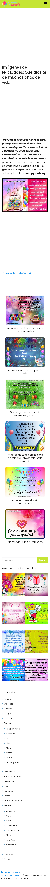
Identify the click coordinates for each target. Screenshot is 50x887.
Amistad (8, 699)
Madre (9, 748)
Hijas (8, 738)
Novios (7, 858)
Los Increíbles (12, 830)
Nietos (9, 752)
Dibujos (7, 713)
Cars (8, 816)
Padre (9, 757)
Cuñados (10, 733)
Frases (7, 795)
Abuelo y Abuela (14, 728)
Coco (8, 820)
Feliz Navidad (10, 781)
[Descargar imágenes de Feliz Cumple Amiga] (13, 613)
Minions (9, 835)
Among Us (11, 811)
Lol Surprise (11, 825)
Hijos (8, 743)
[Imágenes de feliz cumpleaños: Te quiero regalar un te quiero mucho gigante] (13, 642)
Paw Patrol (11, 839)
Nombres (8, 854)
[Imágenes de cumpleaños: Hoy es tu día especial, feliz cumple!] (36, 642)
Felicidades (9, 771)
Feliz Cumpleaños (12, 776)
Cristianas (9, 708)
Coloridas (8, 703)
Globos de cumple (13, 800)
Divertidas (9, 718)
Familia (7, 723)
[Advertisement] (25, 37)
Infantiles (8, 805)
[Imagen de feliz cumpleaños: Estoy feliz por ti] (36, 613)
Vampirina (11, 844)
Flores (7, 786)
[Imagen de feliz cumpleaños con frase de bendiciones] (13, 585)
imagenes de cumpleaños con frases (19, 273)
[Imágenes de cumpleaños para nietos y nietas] (36, 585)
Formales (8, 791)
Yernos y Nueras (13, 762)
